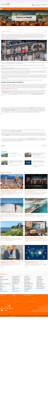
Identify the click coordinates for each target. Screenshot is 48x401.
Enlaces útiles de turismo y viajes (5, 283)
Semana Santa (26, 289)
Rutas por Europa (27, 285)
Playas (13, 289)
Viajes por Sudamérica (40, 288)
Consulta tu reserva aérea (4, 279)
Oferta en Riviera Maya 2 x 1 (13, 153)
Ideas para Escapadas (3, 291)
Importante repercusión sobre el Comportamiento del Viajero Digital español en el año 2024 (11, 191)
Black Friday (2, 276)
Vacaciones (26, 291)
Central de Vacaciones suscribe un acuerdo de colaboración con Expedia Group (38, 161)
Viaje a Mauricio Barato (29, 214)
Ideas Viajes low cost (15, 282)
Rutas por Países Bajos (28, 286)
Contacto (35, 315)
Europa (1, 288)
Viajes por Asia (39, 282)
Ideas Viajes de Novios (16, 279)
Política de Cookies (9, 315)
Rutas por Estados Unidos (28, 283)
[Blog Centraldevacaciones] (6, 310)
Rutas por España (27, 282)
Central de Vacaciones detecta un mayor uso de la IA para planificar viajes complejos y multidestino (39, 154)
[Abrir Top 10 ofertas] (20, 301)
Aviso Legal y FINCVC (15, 315)
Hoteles (1, 289)
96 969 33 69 (44, 5)
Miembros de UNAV (45, 315)
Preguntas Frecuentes (12, 316)
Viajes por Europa (39, 285)
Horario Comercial (39, 315)
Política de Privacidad (21, 315)
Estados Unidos (2, 286)
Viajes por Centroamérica (41, 283)
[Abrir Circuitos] (16, 295)
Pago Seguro (26, 315)
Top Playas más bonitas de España (7, 214)
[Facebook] (2, 310)
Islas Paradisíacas (15, 283)
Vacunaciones (39, 276)
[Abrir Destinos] (4, 295)
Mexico (13, 285)
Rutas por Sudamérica (28, 288)
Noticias (13, 286)
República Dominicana (16, 291)
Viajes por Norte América (41, 286)
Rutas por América (27, 279)
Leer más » (2, 266)
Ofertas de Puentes (15, 288)
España (1, 285)
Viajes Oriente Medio (40, 279)
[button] (1, 9)
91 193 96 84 (37, 5)
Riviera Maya (26, 276)
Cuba (1, 282)
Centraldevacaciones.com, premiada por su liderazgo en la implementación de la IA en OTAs (16, 161)
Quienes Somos (31, 315)
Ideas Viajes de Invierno (16, 276)
